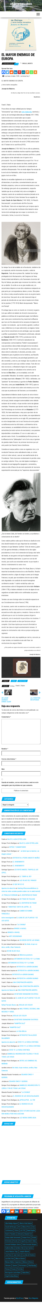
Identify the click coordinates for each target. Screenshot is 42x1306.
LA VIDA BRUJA (21, 1031)
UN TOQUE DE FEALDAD (27, 899)
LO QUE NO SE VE (18, 884)
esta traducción (27, 112)
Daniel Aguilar (31, 1230)
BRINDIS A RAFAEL (20, 929)
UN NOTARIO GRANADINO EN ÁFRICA (26, 994)
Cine (33, 1227)
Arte (19, 1227)
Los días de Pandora (29, 1255)
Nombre (5, 749)
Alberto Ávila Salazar (26, 1223)
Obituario (8, 1265)
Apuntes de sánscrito (8, 888)
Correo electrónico (9, 759)
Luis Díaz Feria (9, 1258)
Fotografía (22, 1241)
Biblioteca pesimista (25, 955)
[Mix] (27, 72)
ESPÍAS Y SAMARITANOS (17, 847)
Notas (31, 1262)
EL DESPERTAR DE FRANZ (28, 895)
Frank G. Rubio (22, 681)
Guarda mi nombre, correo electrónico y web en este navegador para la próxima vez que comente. (20, 783)
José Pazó (8, 1255)
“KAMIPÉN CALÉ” (19, 1023)
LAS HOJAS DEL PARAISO (27, 880)
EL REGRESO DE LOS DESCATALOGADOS (26, 1096)
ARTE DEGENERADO (15, 936)
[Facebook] (3, 72)
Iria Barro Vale (20, 1248)
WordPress (19, 1298)
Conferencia (9, 1230)
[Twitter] (7, 72)
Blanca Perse (26, 1227)
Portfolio (20, 1269)
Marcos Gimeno (20, 1258)
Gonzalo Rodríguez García (13, 1244)
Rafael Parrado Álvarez (9, 1005)
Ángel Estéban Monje (11, 1276)
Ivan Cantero (29, 1248)
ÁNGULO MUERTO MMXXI (21, 4)
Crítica (13, 681)
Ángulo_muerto (27, 63)
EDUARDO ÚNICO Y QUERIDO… (18, 1081)
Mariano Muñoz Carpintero (13, 1262)
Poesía (13, 1269)
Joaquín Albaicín (24, 1251)
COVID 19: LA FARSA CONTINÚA (28, 1042)
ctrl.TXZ (22, 1230)
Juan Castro (17, 1255)
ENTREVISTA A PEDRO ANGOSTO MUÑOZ (26, 858)
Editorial (20, 1234)
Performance (23, 1265)
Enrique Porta (26, 1237)
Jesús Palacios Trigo (11, 1251)
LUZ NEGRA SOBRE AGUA (27, 1118)
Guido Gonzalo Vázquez (29, 1244)
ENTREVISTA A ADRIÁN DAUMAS (27, 967)
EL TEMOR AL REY (25, 876)
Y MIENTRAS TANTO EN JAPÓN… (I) (19, 907)
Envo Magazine (33, 1298)
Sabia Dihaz (25, 1273)
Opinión (15, 1265)
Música (25, 1262)
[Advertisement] (21, 1153)
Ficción (15, 1241)
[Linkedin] (15, 72)
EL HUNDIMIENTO (18, 862)
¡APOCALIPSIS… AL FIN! (27, 1100)
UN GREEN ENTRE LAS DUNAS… (29, 940)
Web (3, 769)
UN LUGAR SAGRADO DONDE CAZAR (6, 700)
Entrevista (8, 1241)
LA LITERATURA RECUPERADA (35, 699)
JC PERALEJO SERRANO (10, 895)
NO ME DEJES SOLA (13, 951)
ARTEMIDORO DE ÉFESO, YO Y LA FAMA (27, 959)
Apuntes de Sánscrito (8, 990)
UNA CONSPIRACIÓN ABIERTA (23, 982)
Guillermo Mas (9, 1248)
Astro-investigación (8, 918)
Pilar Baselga (32, 1265)
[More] (35, 72)
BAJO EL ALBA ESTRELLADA (16, 839)
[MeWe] (23, 72)
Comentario (6, 717)
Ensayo (34, 1237)
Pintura (7, 1269)
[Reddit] (11, 72)
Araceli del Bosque (10, 1227)
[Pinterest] (19, 72)
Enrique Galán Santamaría (12, 1237)
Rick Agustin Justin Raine (12, 1273)
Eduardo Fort (28, 1234)
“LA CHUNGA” (21, 925)
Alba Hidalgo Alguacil (11, 1223)
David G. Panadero (10, 1234)
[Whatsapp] (31, 72)
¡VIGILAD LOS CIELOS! (26, 1005)
